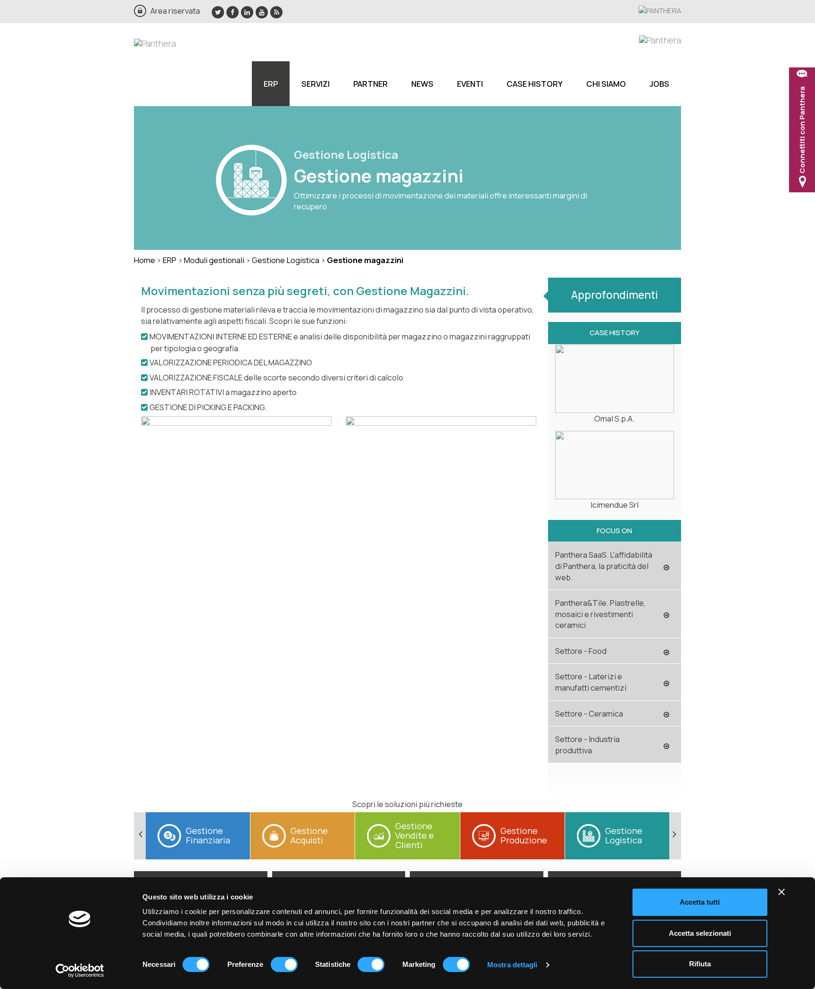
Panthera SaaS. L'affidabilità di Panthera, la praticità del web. (603, 565)
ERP (271, 83)
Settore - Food (581, 650)
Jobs (659, 83)
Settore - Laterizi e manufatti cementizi (590, 682)
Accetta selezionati (700, 933)
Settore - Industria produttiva (587, 745)
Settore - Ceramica (589, 713)
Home (144, 260)
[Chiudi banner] (781, 892)
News (422, 83)
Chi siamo (606, 83)
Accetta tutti (700, 902)
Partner (370, 83)
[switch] (284, 964)
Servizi (315, 83)
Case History (535, 83)
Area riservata (175, 10)
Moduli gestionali (214, 260)
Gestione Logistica (285, 260)
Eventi (470, 83)
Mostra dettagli (512, 965)
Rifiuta (700, 964)
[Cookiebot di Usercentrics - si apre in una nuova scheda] (80, 971)
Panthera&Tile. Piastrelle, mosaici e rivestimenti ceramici (600, 613)
